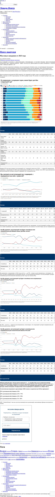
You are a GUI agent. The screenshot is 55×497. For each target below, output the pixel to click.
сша (9, 459)
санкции (48, 457)
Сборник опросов (10, 30)
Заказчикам (5, 37)
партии (49, 455)
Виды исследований (11, 42)
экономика (20, 459)
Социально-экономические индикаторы (15, 27)
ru (0, 1)
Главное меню (4, 13)
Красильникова (25, 451)
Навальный (45, 451)
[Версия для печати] (5, 60)
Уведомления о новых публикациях (14, 418)
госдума (34, 453)
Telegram (4, 436)
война (17, 453)
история (1, 455)
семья (51, 457)
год (4, 443)
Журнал (8, 33)
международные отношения (20, 455)
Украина (7, 453)
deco (20, 496)
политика (3, 457)
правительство (11, 457)
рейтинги (42, 457)
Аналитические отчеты (11, 32)
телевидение (13, 459)
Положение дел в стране (12, 25)
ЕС (17, 451)
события (2, 459)
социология (6, 459)
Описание (8, 16)
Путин (51, 451)
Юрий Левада (9, 19)
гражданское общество (41, 453)
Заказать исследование (11, 43)
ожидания (7, 443)
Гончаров (8, 451)
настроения (35, 455)
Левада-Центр (7, 8)
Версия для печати (15, 60)
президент (23, 457)
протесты (34, 457)
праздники (17, 457)
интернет (53, 453)
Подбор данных (9, 39)
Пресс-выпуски (6, 21)
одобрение (44, 455)
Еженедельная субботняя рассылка (13, 420)
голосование (28, 453)
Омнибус (8, 41)
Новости (8, 20)
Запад (20, 451)
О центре (5, 15)
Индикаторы (6, 23)
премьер (29, 457)
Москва (40, 451)
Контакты (5, 44)
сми (54, 457)
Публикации (6, 29)
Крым (29, 451)
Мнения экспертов (10, 34)
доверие (48, 453)
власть (13, 453)
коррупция (6, 455)
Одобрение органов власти (12, 24)
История (8, 18)
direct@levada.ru (16, 11)
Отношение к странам (11, 28)
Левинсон (35, 451)
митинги (30, 455)
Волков (3, 451)
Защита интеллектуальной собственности (16, 38)
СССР (1, 453)
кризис (10, 455)
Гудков (14, 451)
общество (40, 455)
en (0, 3)
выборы (22, 453)
